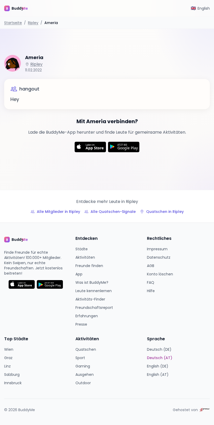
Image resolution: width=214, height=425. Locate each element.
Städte (81, 249)
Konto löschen (160, 274)
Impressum (157, 249)
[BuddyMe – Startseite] (19, 8)
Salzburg (12, 374)
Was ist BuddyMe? (91, 282)
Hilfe (151, 290)
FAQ (150, 282)
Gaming (82, 366)
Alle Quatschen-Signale (113, 211)
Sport (80, 357)
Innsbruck (13, 383)
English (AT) (158, 374)
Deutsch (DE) (159, 349)
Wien (8, 349)
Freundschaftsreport (94, 307)
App (78, 274)
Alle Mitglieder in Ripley (58, 211)
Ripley (33, 22)
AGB (150, 265)
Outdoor (83, 383)
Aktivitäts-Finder (90, 299)
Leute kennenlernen (93, 290)
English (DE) (157, 366)
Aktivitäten (85, 257)
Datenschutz (158, 257)
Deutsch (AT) (159, 357)
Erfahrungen (86, 316)
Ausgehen (84, 374)
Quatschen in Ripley (165, 211)
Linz (7, 366)
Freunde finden (89, 265)
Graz (8, 357)
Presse (81, 324)
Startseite (13, 22)
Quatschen (85, 349)
